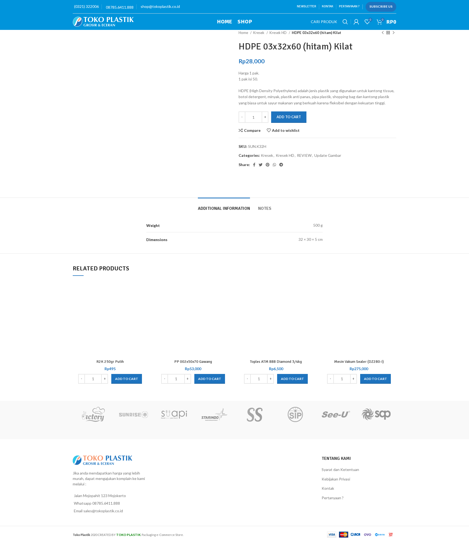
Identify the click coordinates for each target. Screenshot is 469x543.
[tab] (224, 206)
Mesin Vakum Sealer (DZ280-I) (359, 361)
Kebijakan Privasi (336, 479)
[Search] (345, 21)
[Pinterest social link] (267, 164)
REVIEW (304, 155)
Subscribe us (380, 6)
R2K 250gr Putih (110, 361)
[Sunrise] (133, 414)
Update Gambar (327, 155)
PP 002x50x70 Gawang (193, 361)
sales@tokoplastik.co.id (103, 510)
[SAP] (376, 414)
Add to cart (289, 117)
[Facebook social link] (254, 164)
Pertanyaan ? (333, 497)
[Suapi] (174, 414)
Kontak (328, 488)
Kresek (259, 32)
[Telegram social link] (281, 164)
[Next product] (393, 33)
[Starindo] (214, 414)
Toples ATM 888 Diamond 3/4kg (276, 361)
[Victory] (93, 414)
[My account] (356, 21)
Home (244, 32)
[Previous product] (382, 33)
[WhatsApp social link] (274, 164)
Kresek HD (278, 32)
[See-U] (335, 414)
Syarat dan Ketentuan (340, 469)
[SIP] (295, 414)
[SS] (254, 414)
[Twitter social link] (260, 164)
